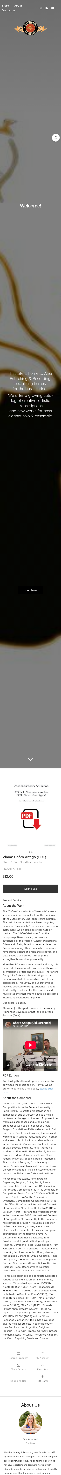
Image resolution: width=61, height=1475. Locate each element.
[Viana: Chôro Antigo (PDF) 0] (30, 813)
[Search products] (56, 138)
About (18, 5)
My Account (42, 1358)
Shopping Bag (18, 1380)
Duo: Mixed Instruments (28, 862)
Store (6, 862)
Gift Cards (42, 1380)
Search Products (18, 1358)
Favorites (42, 1369)
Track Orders (18, 1369)
